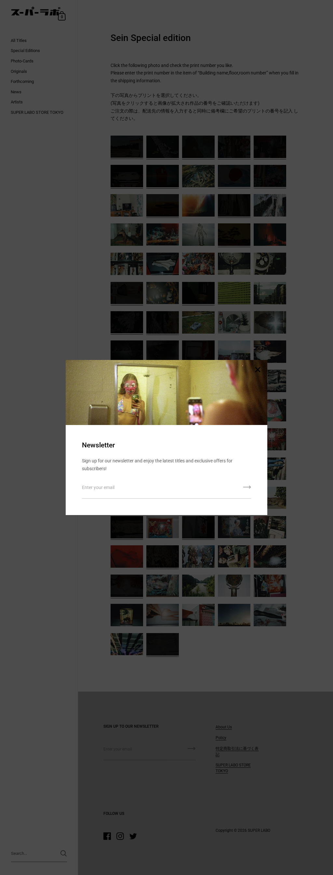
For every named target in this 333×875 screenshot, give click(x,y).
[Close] (257, 370)
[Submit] (247, 489)
